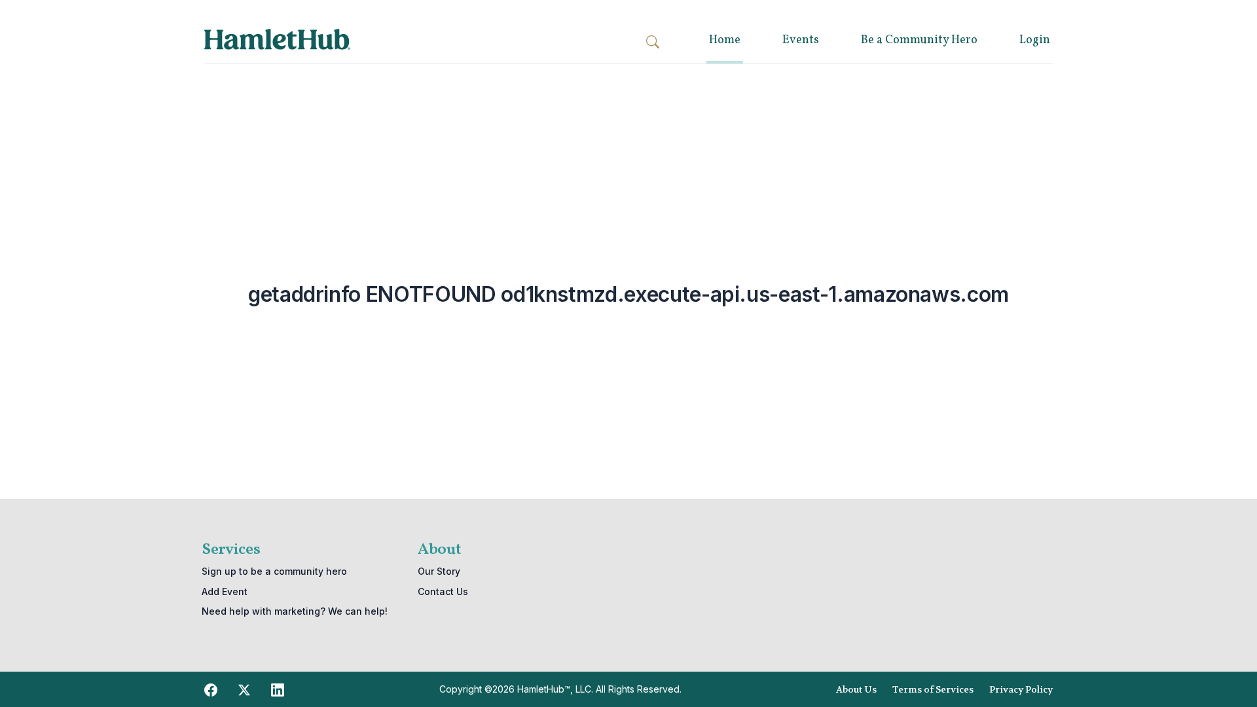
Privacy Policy (1021, 689)
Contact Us (443, 591)
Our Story (439, 571)
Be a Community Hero (919, 40)
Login (1034, 40)
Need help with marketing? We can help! (295, 611)
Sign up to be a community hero (274, 571)
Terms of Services (933, 689)
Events (800, 40)
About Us (856, 689)
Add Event (224, 591)
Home (724, 40)
